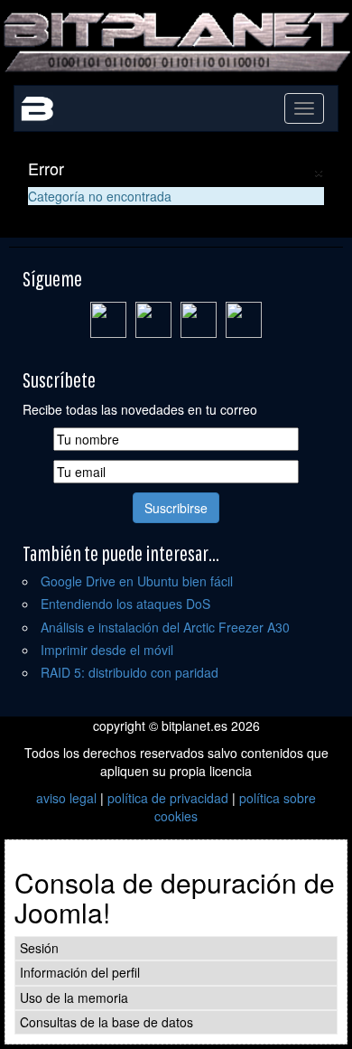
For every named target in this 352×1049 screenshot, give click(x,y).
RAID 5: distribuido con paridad (129, 672)
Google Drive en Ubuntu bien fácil (137, 581)
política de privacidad (167, 798)
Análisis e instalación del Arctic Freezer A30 (165, 627)
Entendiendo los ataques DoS (125, 604)
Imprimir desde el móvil (107, 650)
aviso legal (66, 798)
